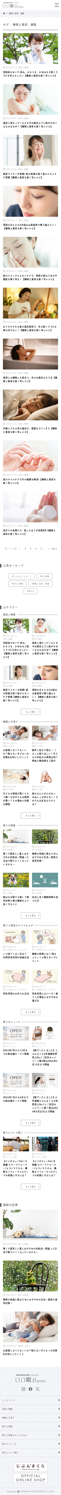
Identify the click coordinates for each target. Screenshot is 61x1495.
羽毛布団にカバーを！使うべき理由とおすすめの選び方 (45, 997)
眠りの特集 (7, 1426)
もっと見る (30, 712)
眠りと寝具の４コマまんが (14, 1435)
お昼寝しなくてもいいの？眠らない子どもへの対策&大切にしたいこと (16, 753)
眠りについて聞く (10, 1453)
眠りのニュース (9, 1444)
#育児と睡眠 (17, 584)
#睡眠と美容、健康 (40, 584)
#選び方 (30, 591)
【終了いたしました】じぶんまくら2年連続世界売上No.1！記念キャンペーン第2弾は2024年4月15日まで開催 (45, 1057)
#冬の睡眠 (44, 576)
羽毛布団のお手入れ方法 (16, 993)
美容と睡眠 (7, 1409)
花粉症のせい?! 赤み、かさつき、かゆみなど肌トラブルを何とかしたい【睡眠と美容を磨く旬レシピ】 (16, 650)
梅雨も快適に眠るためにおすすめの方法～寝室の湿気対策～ (45, 857)
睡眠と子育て (8, 1418)
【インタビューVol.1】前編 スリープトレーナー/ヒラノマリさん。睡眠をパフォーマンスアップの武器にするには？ (44, 1168)
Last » (54, 549)
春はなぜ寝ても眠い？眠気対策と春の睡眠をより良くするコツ (16, 900)
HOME (4, 13)
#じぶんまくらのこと (22, 576)
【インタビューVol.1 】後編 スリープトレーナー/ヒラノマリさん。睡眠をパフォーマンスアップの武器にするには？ (15, 1168)
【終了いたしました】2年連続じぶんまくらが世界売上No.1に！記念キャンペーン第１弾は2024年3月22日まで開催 (45, 1104)
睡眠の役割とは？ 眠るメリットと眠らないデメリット (45, 957)
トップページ (8, 1400)
